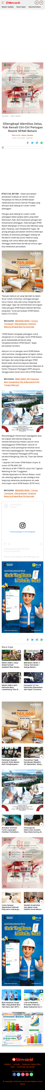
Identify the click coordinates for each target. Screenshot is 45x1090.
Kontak (16, 1064)
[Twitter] (18, 1075)
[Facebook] (14, 1075)
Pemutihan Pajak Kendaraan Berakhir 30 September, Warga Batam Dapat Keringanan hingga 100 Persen (33, 762)
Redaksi (7, 1064)
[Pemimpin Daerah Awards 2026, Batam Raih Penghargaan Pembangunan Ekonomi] (11, 752)
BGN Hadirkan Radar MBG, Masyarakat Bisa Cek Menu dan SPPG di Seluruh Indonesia (11, 1005)
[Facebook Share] (27, 143)
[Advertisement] (22, 35)
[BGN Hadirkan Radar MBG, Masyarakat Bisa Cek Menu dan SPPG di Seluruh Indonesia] (11, 995)
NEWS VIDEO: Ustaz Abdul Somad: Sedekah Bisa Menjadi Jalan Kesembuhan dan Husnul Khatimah (11, 665)
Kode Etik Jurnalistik (26, 1067)
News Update (27, 135)
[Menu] (3, 3)
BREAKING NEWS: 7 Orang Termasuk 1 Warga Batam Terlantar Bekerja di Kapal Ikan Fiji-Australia (32, 665)
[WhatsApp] (31, 1075)
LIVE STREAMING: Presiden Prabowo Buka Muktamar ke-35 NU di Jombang (33, 1005)
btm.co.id (16, 135)
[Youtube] (27, 1075)
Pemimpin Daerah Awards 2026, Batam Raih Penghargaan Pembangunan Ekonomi (10, 762)
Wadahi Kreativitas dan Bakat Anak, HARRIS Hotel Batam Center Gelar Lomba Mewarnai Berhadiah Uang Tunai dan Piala (33, 907)
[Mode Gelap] (37, 3)
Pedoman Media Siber (31, 1064)
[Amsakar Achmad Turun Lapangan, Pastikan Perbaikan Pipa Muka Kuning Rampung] (11, 820)
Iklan (13, 1067)
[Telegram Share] (37, 143)
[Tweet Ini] (32, 143)
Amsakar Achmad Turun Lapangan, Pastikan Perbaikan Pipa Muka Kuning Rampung (10, 830)
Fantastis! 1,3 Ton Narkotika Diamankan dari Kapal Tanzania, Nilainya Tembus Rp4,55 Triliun (33, 687)
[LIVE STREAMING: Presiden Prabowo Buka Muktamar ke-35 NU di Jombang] (33, 995)
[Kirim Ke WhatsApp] (41, 143)
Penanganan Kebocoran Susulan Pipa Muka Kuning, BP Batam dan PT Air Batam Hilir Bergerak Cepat (33, 830)
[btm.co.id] (12, 2)
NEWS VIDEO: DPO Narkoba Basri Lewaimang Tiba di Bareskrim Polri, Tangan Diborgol (10, 687)
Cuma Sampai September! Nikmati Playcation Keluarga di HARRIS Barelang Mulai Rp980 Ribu (11, 907)
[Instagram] (23, 1075)
